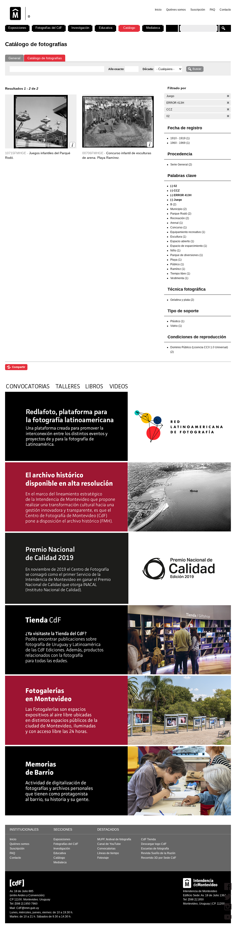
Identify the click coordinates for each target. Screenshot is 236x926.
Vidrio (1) (176, 325)
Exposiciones (17, 27)
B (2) (173, 204)
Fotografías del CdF (48, 27)
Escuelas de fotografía (155, 848)
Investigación (80, 27)
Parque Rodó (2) (180, 213)
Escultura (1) (178, 236)
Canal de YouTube (109, 844)
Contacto (225, 9)
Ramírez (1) (177, 269)
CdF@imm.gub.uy (27, 908)
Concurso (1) (178, 227)
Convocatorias (106, 848)
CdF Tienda (148, 839)
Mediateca (153, 27)
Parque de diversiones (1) (186, 255)
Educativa (105, 27)
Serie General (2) (181, 164)
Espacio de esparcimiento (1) (188, 246)
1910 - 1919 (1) (180, 138)
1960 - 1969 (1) (180, 143)
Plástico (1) (177, 321)
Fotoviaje (103, 857)
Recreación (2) (179, 218)
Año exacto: (116, 69)
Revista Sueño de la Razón (158, 853)
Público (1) (177, 264)
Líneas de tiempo (108, 853)
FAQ (212, 9)
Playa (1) (176, 259)
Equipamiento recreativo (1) (187, 232)
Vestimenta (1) (179, 278)
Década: (148, 69)
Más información (72, 145)
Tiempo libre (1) (180, 273)
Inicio (158, 9)
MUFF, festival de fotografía (114, 839)
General (14, 58)
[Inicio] (65, 23)
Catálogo (129, 27)
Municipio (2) (178, 209)
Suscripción (197, 9)
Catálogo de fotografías (44, 58)
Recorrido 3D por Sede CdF (158, 857)
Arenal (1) (176, 222)
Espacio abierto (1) (182, 241)
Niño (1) (175, 250)
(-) (228, 96)
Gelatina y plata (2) (182, 299)
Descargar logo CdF (153, 844)
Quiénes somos (176, 9)
